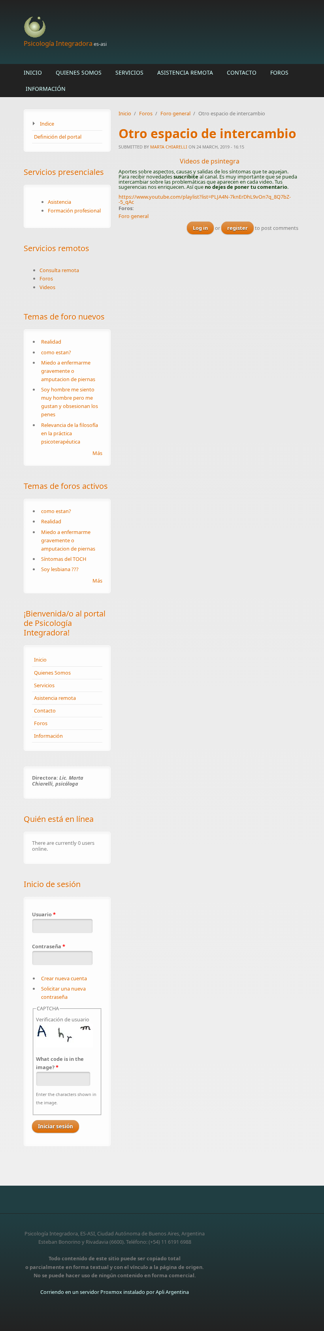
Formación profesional (74, 210)
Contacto (241, 72)
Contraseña (48, 946)
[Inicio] (114, 27)
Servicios (129, 72)
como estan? (56, 352)
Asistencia (59, 201)
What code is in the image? (60, 1063)
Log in (200, 227)
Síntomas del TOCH (63, 558)
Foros (279, 72)
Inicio (33, 72)
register (237, 227)
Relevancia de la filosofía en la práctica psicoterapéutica (69, 433)
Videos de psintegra (209, 161)
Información (46, 88)
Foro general (175, 113)
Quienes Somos (79, 72)
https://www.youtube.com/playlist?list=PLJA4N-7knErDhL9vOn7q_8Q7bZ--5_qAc (205, 199)
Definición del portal (57, 136)
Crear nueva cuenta (64, 978)
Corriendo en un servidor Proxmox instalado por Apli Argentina (114, 1291)
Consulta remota (59, 270)
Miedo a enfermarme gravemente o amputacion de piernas (68, 371)
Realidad (51, 341)
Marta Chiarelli (168, 147)
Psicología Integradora (58, 43)
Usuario (44, 914)
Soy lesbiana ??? (60, 569)
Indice (47, 123)
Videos (47, 287)
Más (97, 453)
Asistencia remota (185, 72)
